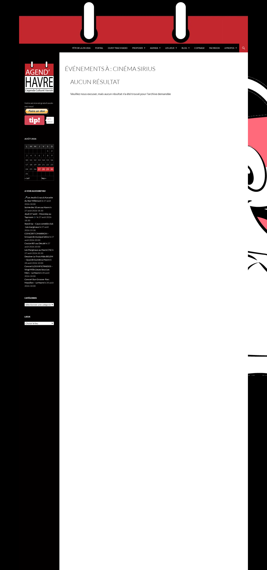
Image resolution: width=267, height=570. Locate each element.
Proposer (137, 48)
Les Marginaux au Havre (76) (38, 250)
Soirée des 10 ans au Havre (37, 207)
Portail (99, 48)
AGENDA (154, 48)
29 (47, 169)
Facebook (214, 48)
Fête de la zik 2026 (81, 48)
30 (51, 169)
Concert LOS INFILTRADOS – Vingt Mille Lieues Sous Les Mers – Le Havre (39, 269)
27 (39, 169)
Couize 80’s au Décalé (35, 243)
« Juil (27, 178)
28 (43, 169)
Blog (184, 48)
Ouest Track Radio (118, 48)
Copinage (199, 48)
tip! (34, 120)
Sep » (43, 178)
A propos (229, 48)
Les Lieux (169, 48)
